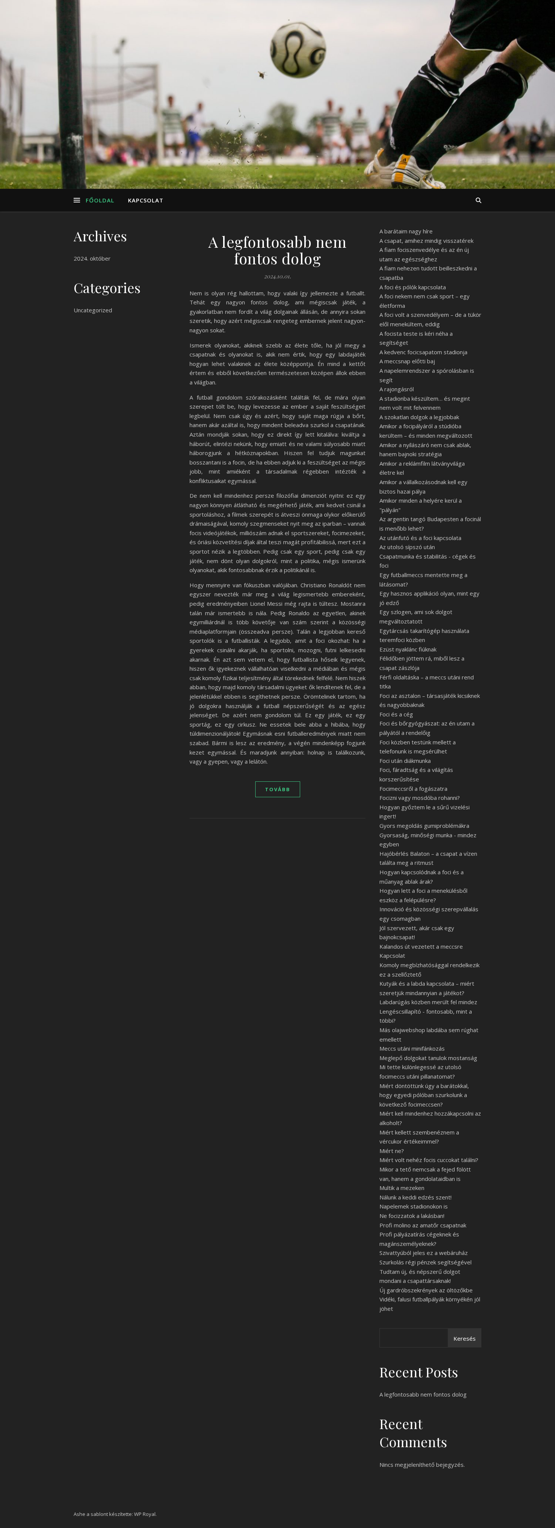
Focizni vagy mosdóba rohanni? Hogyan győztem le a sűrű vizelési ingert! (424, 807)
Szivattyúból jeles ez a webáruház (423, 1252)
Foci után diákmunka (405, 760)
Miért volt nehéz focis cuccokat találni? (428, 1160)
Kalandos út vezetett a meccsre (421, 946)
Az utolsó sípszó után (407, 547)
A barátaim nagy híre (406, 231)
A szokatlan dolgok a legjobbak (419, 417)
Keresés (464, 1338)
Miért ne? (391, 1150)
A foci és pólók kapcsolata (412, 287)
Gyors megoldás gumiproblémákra (424, 825)
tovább (277, 789)
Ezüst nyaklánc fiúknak (407, 649)
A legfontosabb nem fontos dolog (277, 250)
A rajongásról (396, 389)
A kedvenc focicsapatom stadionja (423, 352)
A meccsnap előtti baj (407, 361)
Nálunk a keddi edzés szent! (415, 1197)
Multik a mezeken (401, 1188)
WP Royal (145, 1514)
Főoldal (100, 200)
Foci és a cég (396, 714)
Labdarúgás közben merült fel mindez (428, 1002)
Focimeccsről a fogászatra (413, 788)
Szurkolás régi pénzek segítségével (425, 1262)
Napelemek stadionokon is (413, 1206)
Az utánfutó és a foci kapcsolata (420, 538)
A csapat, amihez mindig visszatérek (426, 240)
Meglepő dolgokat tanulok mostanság (428, 1058)
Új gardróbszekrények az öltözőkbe (426, 1290)
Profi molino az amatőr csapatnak (422, 1225)
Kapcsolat (145, 200)
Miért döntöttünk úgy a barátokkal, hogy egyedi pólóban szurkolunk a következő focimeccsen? (424, 1095)
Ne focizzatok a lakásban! (411, 1215)
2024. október (92, 258)
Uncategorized (93, 310)
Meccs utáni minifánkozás (412, 1048)
